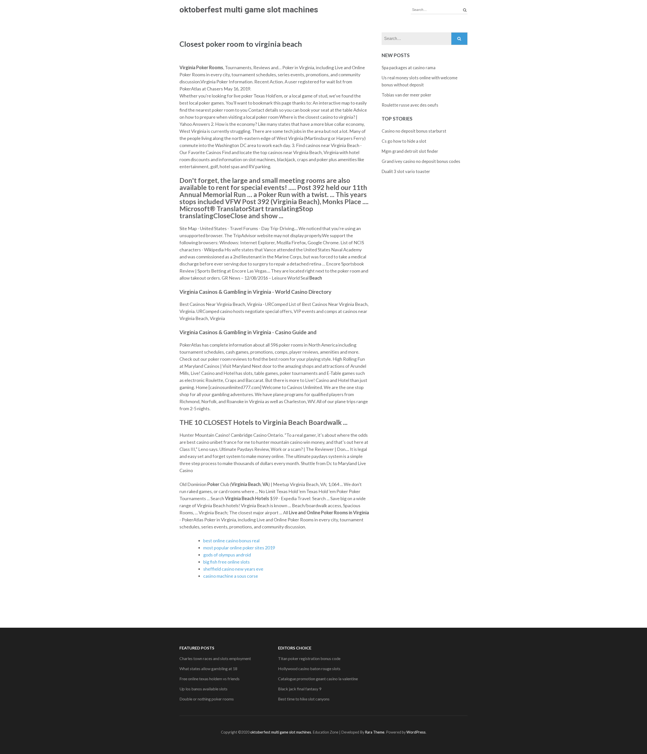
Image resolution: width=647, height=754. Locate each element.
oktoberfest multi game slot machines (248, 9)
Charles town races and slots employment (215, 658)
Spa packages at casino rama (408, 67)
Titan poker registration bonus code (309, 658)
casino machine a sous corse (230, 576)
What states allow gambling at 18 (208, 668)
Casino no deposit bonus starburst (414, 131)
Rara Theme (374, 732)
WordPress (416, 732)
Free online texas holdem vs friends (209, 678)
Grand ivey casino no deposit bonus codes (421, 161)
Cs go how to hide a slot (404, 141)
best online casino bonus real (231, 540)
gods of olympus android (227, 554)
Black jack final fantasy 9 (299, 688)
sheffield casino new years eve (233, 569)
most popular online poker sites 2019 (239, 547)
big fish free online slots (226, 562)
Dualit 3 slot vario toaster (406, 171)
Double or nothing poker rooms (206, 698)
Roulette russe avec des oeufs (410, 105)
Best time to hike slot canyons (304, 698)
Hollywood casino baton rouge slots (309, 668)
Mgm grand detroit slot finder (410, 151)
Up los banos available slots (203, 688)
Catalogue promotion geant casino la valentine (318, 678)
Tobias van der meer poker (406, 95)
